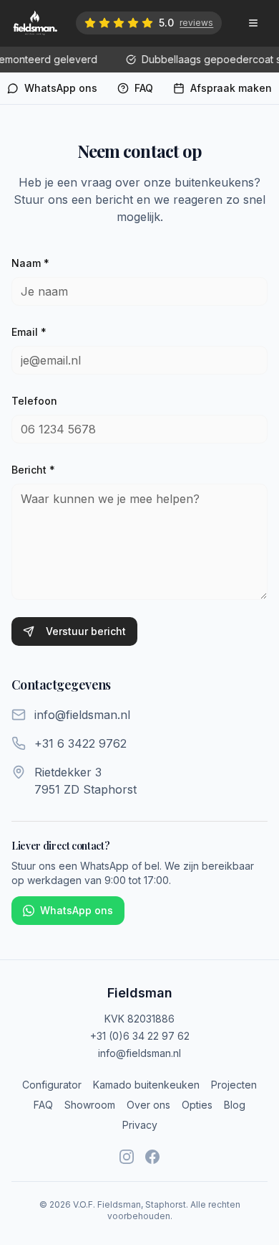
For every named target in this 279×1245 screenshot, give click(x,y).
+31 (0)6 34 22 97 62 (140, 1036)
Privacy (139, 1125)
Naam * (30, 263)
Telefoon (34, 401)
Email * (28, 332)
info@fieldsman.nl (139, 1053)
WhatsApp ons (76, 910)
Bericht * (33, 470)
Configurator (52, 1085)
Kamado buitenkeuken (146, 1085)
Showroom (89, 1105)
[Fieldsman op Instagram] (126, 1157)
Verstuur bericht (86, 631)
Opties (197, 1105)
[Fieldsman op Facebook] (152, 1157)
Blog (234, 1105)
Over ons (148, 1105)
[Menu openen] (253, 23)
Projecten (234, 1085)
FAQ (43, 1105)
